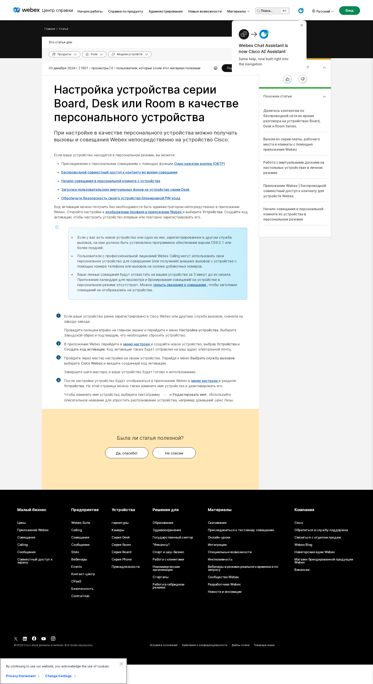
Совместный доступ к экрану (34, 561)
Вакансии (302, 569)
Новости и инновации (225, 591)
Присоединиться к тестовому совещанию (241, 530)
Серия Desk (121, 537)
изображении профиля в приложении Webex (144, 212)
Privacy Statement (21, 676)
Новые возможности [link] (205, 11)
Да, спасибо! (126, 453)
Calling (22, 544)
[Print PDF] (215, 68)
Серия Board (121, 552)
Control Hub (80, 596)
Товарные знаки (264, 645)
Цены (21, 522)
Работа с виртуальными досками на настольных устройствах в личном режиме (293, 167)
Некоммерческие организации (166, 568)
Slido (75, 552)
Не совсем (174, 453)
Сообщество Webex (223, 577)
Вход (350, 10)
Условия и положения (163, 645)
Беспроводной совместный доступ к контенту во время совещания (119, 172)
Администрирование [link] (166, 11)
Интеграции (217, 544)
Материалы (236, 11)
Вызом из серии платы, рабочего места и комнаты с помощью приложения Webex (291, 144)
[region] (63, 671)
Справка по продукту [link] (125, 11)
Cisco (298, 522)
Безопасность (82, 588)
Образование (163, 522)
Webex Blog (303, 544)
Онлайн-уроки (219, 537)
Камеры (118, 530)
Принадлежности (126, 566)
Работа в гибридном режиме (168, 586)
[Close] (121, 664)
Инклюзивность (220, 559)
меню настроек (137, 344)
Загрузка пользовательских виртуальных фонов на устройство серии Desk (125, 189)
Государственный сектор (173, 537)
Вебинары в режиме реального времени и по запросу (243, 568)
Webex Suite (80, 522)
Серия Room (121, 544)
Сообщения (26, 552)
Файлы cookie (241, 645)
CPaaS (76, 581)
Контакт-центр (83, 574)
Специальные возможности (230, 552)
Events (76, 566)
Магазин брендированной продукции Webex (323, 561)
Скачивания (217, 522)
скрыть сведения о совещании (180, 285)
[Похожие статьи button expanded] (324, 96)
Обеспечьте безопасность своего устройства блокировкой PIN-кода (120, 198)
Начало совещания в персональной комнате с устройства (110, 181)
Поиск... (266, 11)
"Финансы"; (161, 544)
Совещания (26, 537)
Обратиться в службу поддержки (321, 530)
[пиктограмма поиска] (258, 11)
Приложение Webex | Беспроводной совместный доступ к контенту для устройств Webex (294, 190)
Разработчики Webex (224, 584)
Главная (49, 28)
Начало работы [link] (90, 11)
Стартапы (161, 577)
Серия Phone (122, 559)
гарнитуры (120, 522)
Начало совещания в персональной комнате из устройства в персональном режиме (293, 214)
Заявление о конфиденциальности (204, 645)
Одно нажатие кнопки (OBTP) (199, 163)
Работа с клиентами (168, 559)
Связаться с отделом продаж (317, 537)
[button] (301, 10)
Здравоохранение (167, 530)
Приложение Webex (32, 530)
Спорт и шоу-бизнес (168, 552)
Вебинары (79, 559)
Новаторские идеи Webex (314, 552)
